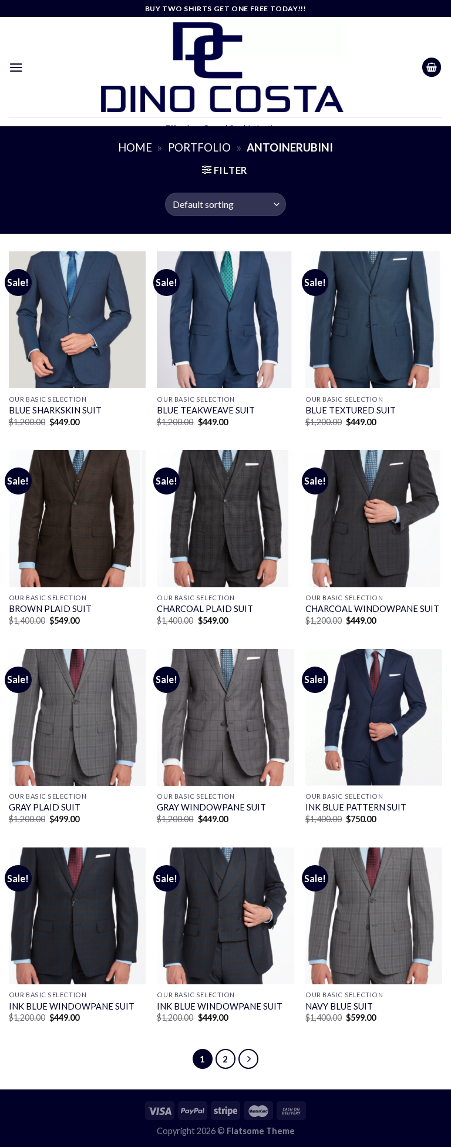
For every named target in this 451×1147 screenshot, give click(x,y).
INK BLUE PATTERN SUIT (355, 807)
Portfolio (199, 147)
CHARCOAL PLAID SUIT (205, 609)
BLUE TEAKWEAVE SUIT (206, 410)
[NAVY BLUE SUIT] (373, 915)
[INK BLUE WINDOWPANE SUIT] (77, 915)
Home (135, 147)
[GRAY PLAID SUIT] (77, 717)
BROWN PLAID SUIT (50, 609)
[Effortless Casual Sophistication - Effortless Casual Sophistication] (222, 67)
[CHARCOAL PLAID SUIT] (225, 518)
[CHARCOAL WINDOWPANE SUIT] (373, 518)
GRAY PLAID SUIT (44, 807)
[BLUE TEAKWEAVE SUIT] (225, 319)
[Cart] (431, 67)
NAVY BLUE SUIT (339, 1006)
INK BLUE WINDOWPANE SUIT (71, 1006)
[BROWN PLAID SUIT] (77, 518)
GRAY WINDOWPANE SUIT (211, 807)
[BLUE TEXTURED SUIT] (373, 319)
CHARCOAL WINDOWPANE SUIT (372, 609)
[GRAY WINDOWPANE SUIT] (225, 717)
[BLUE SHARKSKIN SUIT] (77, 319)
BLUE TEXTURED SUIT (350, 410)
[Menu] (16, 67)
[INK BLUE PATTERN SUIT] (373, 717)
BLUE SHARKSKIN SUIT (55, 410)
